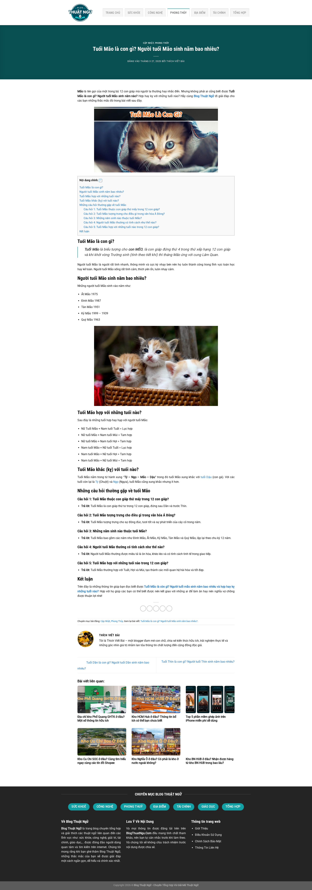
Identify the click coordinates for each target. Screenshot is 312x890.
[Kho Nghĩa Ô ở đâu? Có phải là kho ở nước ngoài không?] (156, 742)
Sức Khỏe (134, 12)
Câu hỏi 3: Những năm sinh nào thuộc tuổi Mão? (113, 218)
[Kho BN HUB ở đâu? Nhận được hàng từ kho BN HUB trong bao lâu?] (210, 742)
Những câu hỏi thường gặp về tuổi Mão (102, 205)
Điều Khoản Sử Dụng (208, 834)
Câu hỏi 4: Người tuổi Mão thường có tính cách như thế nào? (120, 222)
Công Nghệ (155, 12)
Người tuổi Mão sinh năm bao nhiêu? (101, 191)
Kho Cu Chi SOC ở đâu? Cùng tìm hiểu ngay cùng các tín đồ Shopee (101, 761)
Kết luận (84, 231)
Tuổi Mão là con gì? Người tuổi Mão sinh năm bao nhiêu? (169, 621)
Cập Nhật (148, 43)
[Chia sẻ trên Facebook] (143, 608)
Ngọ (115, 481)
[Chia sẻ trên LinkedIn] (169, 608)
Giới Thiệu (201, 828)
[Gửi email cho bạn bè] (156, 608)
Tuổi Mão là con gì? (91, 187)
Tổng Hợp (239, 12)
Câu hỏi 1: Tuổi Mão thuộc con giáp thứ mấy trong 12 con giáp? (122, 209)
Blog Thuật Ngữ (71, 828)
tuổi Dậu (206, 477)
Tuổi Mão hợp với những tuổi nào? (99, 196)
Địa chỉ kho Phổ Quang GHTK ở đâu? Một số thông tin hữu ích (101, 718)
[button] (100, 180)
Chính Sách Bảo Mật (208, 841)
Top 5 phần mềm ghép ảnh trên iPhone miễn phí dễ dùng (206, 718)
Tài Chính (219, 12)
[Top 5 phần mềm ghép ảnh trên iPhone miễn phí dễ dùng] (210, 699)
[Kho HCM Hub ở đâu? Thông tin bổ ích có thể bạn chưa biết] (156, 699)
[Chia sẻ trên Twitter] (150, 608)
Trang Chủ (113, 12)
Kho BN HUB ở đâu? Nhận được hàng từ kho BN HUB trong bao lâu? (209, 761)
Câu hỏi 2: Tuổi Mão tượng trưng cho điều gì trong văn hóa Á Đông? (124, 213)
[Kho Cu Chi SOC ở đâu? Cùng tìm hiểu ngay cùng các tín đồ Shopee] (101, 742)
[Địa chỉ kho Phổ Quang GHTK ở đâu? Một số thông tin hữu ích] (101, 699)
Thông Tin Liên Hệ (206, 847)
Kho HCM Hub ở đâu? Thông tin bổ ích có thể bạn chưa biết (154, 718)
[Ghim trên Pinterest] (163, 608)
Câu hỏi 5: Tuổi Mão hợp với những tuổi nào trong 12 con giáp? (121, 227)
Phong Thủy (178, 12)
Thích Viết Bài (175, 61)
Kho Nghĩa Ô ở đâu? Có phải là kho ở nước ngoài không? (155, 761)
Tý (96, 481)
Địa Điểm (199, 12)
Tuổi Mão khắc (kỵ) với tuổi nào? (99, 200)
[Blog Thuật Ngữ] (79, 13)
